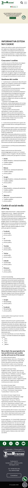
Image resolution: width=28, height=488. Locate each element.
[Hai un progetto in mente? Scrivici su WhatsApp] (24, 484)
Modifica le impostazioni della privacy (14, 451)
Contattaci (14, 475)
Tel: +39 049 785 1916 (14, 468)
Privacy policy (18, 449)
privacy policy (8, 164)
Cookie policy (9, 449)
